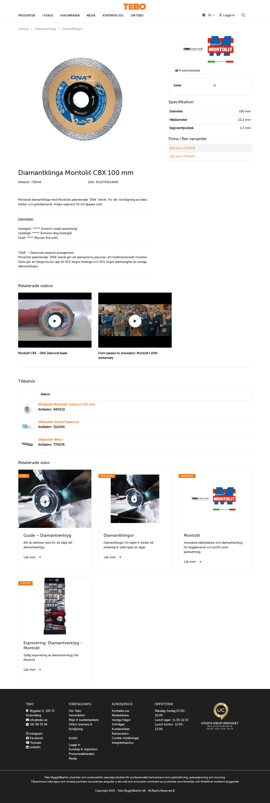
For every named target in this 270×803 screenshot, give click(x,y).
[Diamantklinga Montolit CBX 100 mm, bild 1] (81, 98)
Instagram (35, 733)
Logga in (228, 15)
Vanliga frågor (121, 720)
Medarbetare (120, 715)
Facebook (36, 738)
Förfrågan (118, 724)
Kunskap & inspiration (83, 749)
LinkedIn (34, 747)
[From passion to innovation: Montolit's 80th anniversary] (135, 321)
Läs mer (30, 557)
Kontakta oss (120, 711)
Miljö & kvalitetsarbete (84, 720)
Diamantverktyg (45, 29)
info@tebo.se (38, 720)
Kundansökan (121, 729)
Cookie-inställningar (125, 738)
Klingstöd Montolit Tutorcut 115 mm (66, 404)
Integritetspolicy (123, 742)
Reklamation (120, 733)
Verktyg (23, 29)
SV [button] (209, 15)
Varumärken (77, 715)
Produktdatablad (189, 70)
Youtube (35, 742)
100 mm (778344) (182, 148)
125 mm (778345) (182, 156)
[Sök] (243, 15)
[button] (27, 15)
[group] (85, 98)
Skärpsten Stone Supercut (58, 422)
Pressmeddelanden (81, 754)
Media (73, 758)
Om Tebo (75, 711)
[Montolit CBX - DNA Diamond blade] (55, 321)
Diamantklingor (72, 29)
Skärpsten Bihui (50, 439)
